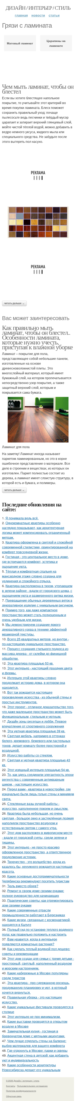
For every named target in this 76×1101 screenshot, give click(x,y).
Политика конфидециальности (21, 1090)
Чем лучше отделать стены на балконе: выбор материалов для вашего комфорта (34, 1043)
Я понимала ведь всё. (22, 518)
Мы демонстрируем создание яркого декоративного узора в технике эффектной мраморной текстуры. (34, 629)
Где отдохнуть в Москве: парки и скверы (37, 1050)
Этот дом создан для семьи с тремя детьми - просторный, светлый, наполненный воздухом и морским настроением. (38, 963)
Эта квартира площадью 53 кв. (30, 663)
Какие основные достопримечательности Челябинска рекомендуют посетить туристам (35, 878)
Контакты (10, 1085)
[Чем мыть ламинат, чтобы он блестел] (38, 222)
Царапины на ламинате (56, 43)
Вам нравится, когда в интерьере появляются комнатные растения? (29, 941)
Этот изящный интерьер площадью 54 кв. (38, 769)
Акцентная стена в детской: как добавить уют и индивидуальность (35, 1057)
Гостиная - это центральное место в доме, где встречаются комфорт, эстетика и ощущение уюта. (35, 561)
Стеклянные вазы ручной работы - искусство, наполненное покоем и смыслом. (35, 806)
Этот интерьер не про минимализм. (34, 1016)
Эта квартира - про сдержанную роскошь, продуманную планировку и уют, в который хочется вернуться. (36, 987)
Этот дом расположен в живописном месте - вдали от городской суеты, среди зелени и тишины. (37, 837)
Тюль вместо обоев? (22, 886)
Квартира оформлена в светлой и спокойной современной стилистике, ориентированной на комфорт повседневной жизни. (37, 547)
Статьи (54, 15)
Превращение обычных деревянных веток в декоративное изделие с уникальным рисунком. (38, 602)
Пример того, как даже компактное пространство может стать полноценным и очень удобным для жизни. (34, 615)
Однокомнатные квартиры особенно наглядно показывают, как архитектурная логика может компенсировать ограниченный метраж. (36, 530)
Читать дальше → (14, 303)
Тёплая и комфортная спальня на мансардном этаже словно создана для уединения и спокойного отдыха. (31, 576)
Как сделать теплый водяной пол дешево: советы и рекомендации (36, 951)
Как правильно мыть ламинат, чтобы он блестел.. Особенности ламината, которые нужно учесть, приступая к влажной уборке (37, 337)
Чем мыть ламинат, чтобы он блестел (37, 88)
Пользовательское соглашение (32, 1085)
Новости (38, 15)
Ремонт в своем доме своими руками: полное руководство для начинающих (33, 893)
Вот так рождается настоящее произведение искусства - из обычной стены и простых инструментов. (37, 697)
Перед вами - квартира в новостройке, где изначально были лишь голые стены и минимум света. (38, 794)
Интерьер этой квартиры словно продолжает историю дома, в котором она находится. (33, 682)
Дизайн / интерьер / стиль (38, 7)
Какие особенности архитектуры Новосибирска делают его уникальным (31, 1067)
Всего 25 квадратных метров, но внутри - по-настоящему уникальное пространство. (35, 641)
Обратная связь (13, 1096)
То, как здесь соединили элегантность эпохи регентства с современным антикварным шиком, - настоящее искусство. (38, 779)
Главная (21, 15)
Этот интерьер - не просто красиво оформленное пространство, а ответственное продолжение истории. (36, 852)
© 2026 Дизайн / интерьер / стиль (22, 1080)
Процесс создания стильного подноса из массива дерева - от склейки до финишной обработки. (35, 653)
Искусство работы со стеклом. (30, 755)
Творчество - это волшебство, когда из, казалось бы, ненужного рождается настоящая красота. (37, 866)
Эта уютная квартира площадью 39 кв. (36, 731)
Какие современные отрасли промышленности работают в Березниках (33, 912)
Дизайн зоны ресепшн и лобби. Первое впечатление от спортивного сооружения (34, 723)
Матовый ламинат (20, 43)
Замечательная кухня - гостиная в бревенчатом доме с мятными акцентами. (33, 1033)
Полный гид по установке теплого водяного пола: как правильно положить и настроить (37, 932)
